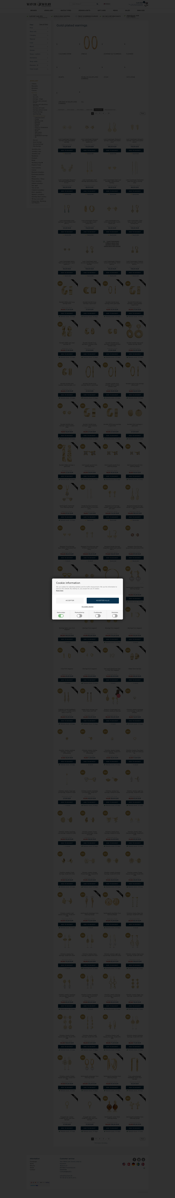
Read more (59, 590)
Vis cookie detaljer (87, 606)
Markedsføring (79, 612)
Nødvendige (61, 612)
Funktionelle (98, 612)
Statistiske (115, 612)
